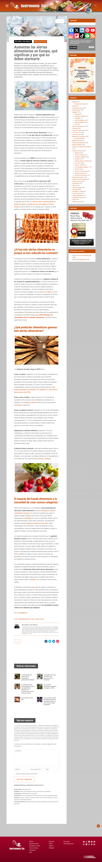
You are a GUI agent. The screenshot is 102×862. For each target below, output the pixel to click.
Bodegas (77, 114)
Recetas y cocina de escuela (79, 179)
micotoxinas (18, 405)
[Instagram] (83, 844)
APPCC (16, 554)
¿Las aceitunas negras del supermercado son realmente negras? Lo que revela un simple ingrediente (50, 701)
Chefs (73, 106)
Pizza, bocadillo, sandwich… (82, 167)
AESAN (33, 579)
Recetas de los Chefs (77, 177)
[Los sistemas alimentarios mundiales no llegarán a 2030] (40, 686)
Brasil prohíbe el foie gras (27, 698)
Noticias (31, 841)
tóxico (33, 619)
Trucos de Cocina (76, 193)
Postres (77, 169)
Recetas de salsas (79, 173)
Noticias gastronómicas (40, 41)
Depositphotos (22, 613)
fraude (16, 619)
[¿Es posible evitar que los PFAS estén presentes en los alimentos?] (40, 676)
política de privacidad (31, 774)
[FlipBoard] (86, 844)
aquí (18, 803)
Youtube (92, 30)
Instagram (71, 35)
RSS (92, 35)
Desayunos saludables (80, 157)
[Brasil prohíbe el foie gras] (17, 699)
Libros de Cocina (76, 134)
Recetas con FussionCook (81, 171)
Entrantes (77, 159)
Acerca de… (52, 841)
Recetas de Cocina (77, 151)
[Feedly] (91, 844)
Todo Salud (75, 189)
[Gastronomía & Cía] (28, 6)
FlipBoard (76, 35)
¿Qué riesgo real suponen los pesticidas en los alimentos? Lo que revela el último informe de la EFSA (35, 389)
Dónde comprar (76, 110)
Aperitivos (77, 153)
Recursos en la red (77, 181)
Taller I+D (74, 185)
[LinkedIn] (88, 841)
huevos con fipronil (46, 292)
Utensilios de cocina (77, 197)
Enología (74, 112)
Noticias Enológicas (80, 122)
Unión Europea (39, 619)
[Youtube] (94, 841)
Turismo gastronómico (78, 195)
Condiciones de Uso (68, 843)
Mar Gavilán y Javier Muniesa (23, 41)
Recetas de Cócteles (80, 104)
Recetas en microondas (81, 175)
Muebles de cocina (77, 140)
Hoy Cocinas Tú (76, 132)
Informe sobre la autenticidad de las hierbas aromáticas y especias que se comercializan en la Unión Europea (34, 204)
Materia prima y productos (79, 136)
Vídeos (74, 199)
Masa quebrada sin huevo (83, 259)
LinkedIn (82, 30)
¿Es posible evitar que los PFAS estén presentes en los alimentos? (50, 677)
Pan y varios (78, 163)
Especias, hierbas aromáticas (82, 161)
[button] (7, 5)
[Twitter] (86, 841)
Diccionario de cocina (77, 108)
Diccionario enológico (80, 116)
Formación (75, 128)
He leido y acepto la (26, 774)
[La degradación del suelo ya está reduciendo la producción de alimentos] (17, 676)
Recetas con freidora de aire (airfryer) (81, 146)
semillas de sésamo (30, 402)
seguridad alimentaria (24, 619)
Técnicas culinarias (77, 187)
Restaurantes (75, 183)
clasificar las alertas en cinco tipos (37, 523)
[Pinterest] (91, 841)
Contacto (51, 846)
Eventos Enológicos (80, 120)
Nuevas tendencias (77, 144)
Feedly (87, 35)
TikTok (82, 35)
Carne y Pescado (79, 155)
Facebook (71, 30)
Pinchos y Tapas (79, 165)
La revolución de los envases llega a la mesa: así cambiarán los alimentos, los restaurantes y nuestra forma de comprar (28, 689)
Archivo (51, 843)
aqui (33, 587)
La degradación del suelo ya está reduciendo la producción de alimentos (28, 677)
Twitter (76, 30)
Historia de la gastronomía (78, 130)
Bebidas (74, 102)
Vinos (76, 124)
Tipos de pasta (78, 138)
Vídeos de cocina (76, 201)
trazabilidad (27, 518)
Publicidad (51, 848)
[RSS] (94, 844)
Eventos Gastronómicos (78, 126)
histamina (48, 459)
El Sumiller (77, 118)
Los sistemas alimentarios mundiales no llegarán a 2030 (50, 686)
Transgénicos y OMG (77, 191)
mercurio (40, 459)
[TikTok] (88, 844)
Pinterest (87, 30)
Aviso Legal (66, 841)
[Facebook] (83, 841)
